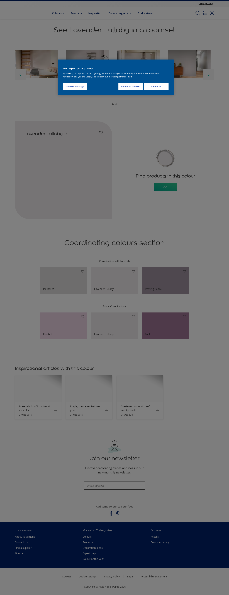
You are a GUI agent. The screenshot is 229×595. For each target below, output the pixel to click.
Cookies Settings (75, 86)
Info (130, 76)
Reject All (156, 86)
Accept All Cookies (130, 86)
